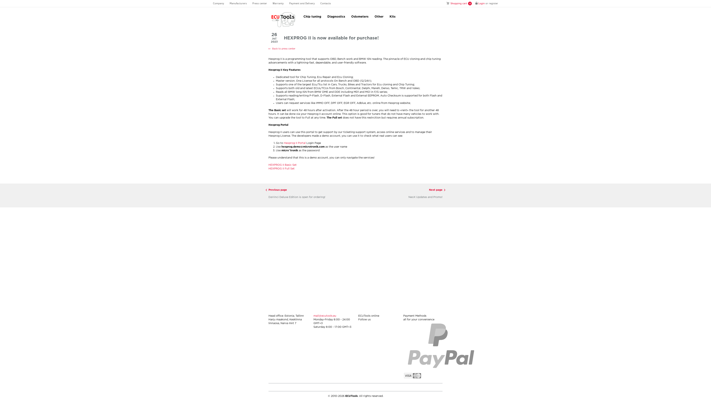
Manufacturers (238, 3)
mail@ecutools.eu (324, 316)
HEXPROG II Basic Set (282, 165)
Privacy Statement (411, 387)
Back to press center (283, 49)
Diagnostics (336, 16)
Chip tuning (312, 16)
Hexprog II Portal (295, 143)
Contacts (325, 3)
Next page (436, 190)
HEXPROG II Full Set (281, 169)
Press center (259, 3)
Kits (392, 16)
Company (218, 3)
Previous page (277, 190)
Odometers (359, 16)
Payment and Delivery (302, 3)
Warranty (278, 3)
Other (379, 16)
